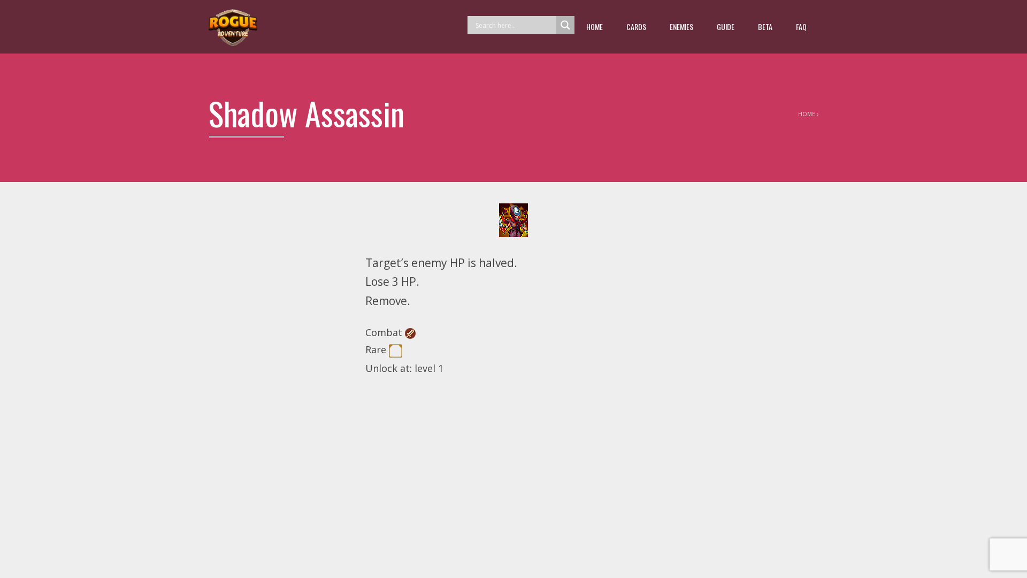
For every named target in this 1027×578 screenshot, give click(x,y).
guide (725, 26)
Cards (636, 26)
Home (594, 26)
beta (765, 26)
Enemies (681, 26)
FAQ (801, 26)
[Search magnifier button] (565, 25)
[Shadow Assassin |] (233, 27)
